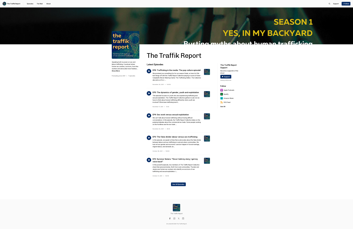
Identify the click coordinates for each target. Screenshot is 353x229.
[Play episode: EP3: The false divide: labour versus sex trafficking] (149, 138)
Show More (116, 71)
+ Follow (346, 4)
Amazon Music (229, 98)
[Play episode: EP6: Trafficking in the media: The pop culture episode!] (149, 71)
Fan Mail (40, 4)
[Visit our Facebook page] (170, 218)
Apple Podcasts (229, 90)
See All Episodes (178, 184)
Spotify (226, 94)
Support (227, 77)
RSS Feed (227, 102)
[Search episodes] (329, 4)
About (48, 4)
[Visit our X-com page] (179, 218)
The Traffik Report (13, 4)
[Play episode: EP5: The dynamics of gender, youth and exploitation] (149, 93)
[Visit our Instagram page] (174, 218)
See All (222, 106)
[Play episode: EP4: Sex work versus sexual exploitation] (149, 115)
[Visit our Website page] (183, 218)
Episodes (30, 4)
